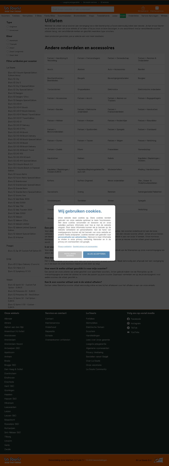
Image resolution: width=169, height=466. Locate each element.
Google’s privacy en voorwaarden (85, 246)
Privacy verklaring (65, 246)
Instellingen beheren (70, 255)
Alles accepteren (96, 254)
